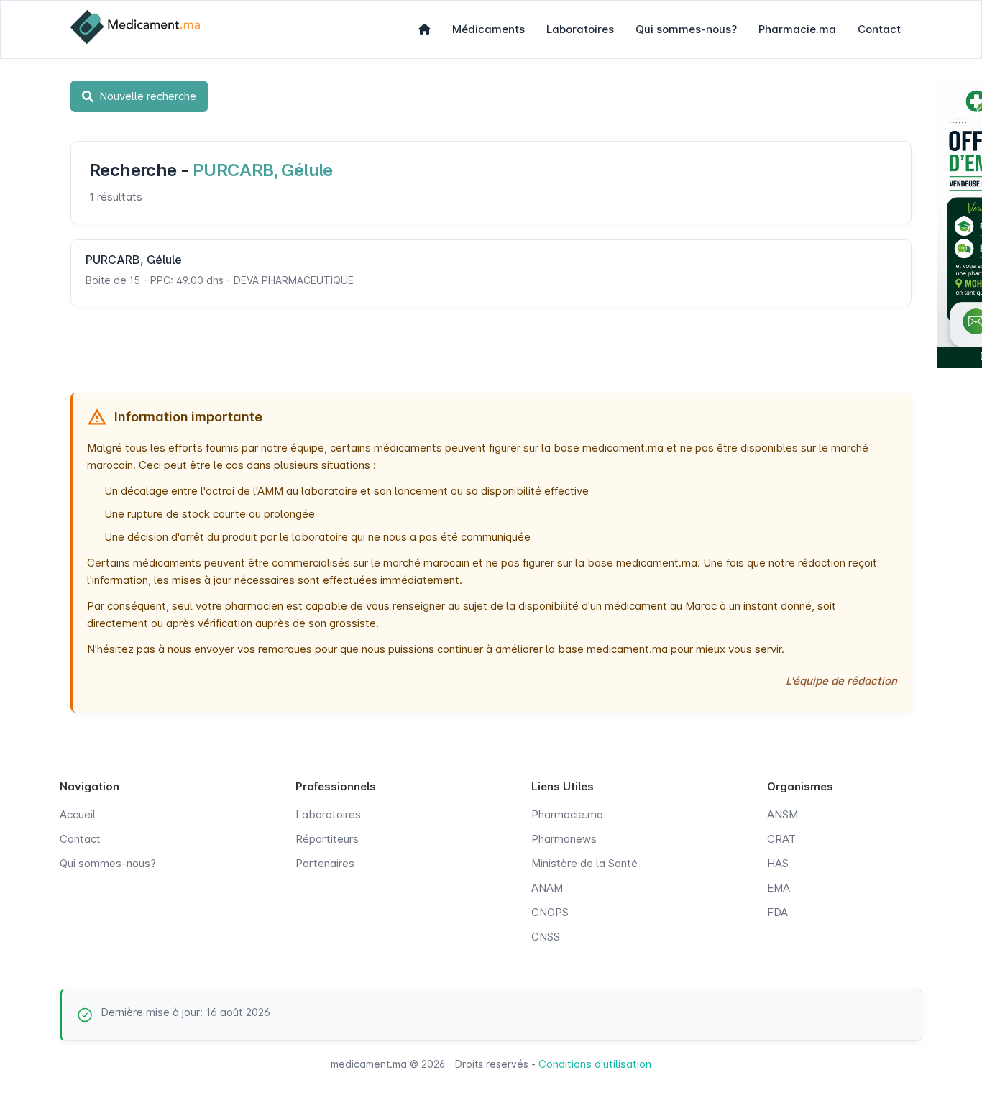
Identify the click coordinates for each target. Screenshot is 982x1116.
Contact (879, 29)
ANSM (782, 814)
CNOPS (550, 912)
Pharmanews (564, 839)
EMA (778, 888)
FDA (777, 912)
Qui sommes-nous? (686, 29)
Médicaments (488, 29)
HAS (778, 863)
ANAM (547, 888)
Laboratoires (580, 29)
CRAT (781, 839)
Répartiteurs (327, 839)
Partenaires (324, 863)
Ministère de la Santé (584, 863)
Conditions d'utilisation (594, 1064)
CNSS (545, 936)
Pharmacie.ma (797, 29)
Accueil (78, 814)
